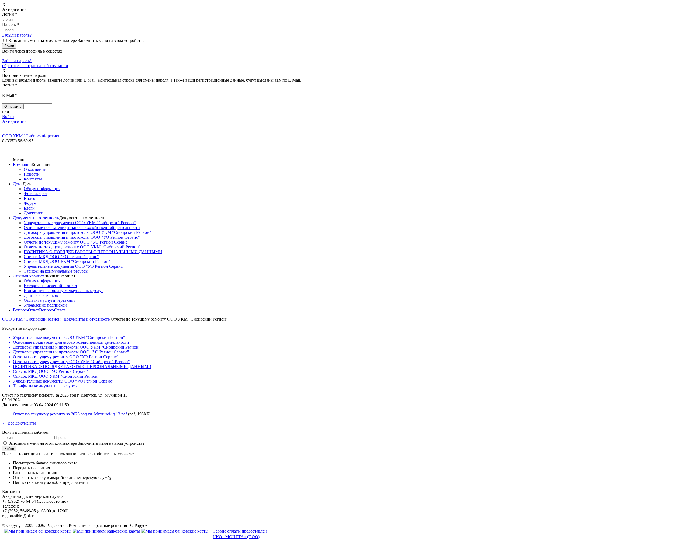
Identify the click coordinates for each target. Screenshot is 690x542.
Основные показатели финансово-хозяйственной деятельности (82, 227)
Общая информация (42, 188)
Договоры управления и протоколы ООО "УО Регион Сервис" (82, 237)
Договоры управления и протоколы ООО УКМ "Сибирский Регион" (87, 232)
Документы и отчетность (36, 218)
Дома (18, 184)
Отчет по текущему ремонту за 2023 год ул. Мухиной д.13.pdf (70, 414)
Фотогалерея (35, 193)
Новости (32, 174)
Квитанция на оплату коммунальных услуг (63, 290)
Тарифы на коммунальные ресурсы (56, 271)
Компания (22, 164)
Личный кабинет (28, 276)
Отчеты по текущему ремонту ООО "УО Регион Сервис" (76, 242)
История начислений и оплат (50, 285)
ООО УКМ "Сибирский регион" (33, 319)
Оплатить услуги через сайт (49, 300)
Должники (33, 213)
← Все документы (19, 423)
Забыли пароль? (17, 35)
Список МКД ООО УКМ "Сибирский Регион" (67, 261)
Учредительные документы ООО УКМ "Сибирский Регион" (80, 222)
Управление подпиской (45, 305)
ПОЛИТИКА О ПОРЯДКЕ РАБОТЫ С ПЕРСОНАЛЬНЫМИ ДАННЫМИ (93, 251)
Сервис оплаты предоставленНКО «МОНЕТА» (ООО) (240, 534)
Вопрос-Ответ (26, 310)
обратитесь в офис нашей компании (35, 65)
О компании (35, 169)
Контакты (33, 179)
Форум (30, 203)
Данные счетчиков (41, 295)
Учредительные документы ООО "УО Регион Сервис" (74, 266)
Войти (8, 116)
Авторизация (14, 121)
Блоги (29, 208)
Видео (29, 198)
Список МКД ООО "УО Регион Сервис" (61, 256)
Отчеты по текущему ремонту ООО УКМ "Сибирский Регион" (82, 247)
